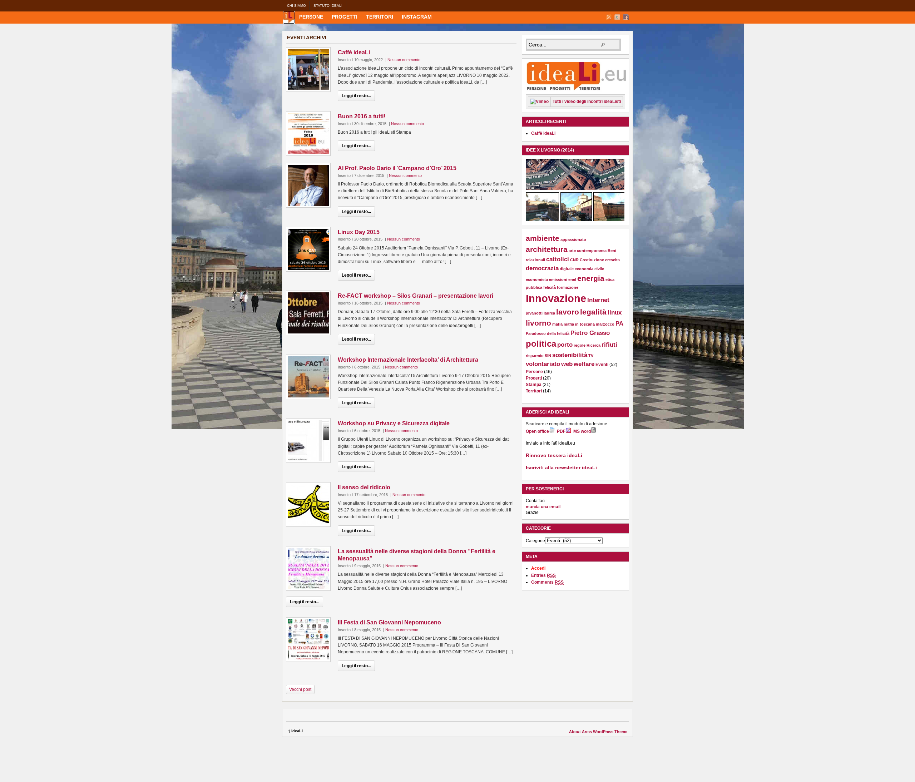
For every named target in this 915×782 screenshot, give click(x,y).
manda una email (543, 506)
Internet (598, 300)
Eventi (601, 364)
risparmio (535, 355)
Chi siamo (296, 6)
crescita (612, 260)
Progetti (344, 17)
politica (541, 343)
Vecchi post (300, 689)
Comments (547, 582)
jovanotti (534, 313)
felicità (549, 287)
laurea (549, 313)
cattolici (557, 259)
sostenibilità (569, 355)
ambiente (542, 238)
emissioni (558, 279)
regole (579, 345)
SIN (548, 355)
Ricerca (593, 345)
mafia (557, 324)
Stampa (533, 384)
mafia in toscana (579, 324)
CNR (574, 260)
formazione (567, 287)
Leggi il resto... (356, 95)
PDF (561, 431)
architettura (547, 249)
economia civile (589, 269)
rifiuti (609, 344)
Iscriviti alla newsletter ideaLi (561, 467)
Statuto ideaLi (327, 6)
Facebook (626, 17)
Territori (379, 17)
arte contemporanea (588, 250)
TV (590, 355)
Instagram (417, 17)
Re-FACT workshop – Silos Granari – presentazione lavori (415, 296)
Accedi (538, 568)
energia (590, 278)
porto (565, 344)
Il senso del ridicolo (364, 487)
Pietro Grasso (590, 333)
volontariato (543, 364)
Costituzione (592, 260)
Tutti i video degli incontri (587, 101)
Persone (311, 17)
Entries (543, 575)
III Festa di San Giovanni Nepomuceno (389, 622)
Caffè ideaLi (354, 52)
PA (619, 323)
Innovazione (556, 298)
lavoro (567, 312)
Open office (537, 431)
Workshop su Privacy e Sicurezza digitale (394, 423)
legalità (593, 312)
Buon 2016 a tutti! (361, 116)
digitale (567, 269)
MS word (582, 431)
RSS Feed (609, 17)
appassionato (573, 239)
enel (572, 279)
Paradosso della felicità (547, 333)
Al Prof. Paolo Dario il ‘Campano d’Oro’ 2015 (397, 168)
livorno (538, 323)
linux (615, 312)
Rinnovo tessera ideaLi (554, 455)
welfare (584, 364)
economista (537, 279)
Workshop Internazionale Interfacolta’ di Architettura (408, 360)
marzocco (605, 324)
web (567, 364)
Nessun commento (403, 60)
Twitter (617, 17)
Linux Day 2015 (359, 232)
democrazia (542, 268)
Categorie (535, 540)
